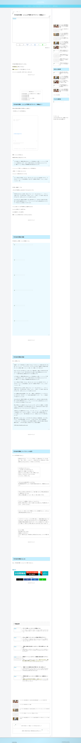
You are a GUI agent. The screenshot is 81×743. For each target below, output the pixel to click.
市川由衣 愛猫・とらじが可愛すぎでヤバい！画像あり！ (31, 93)
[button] (68, 94)
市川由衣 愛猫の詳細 (25, 96)
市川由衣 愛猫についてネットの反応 (28, 98)
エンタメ (15, 569)
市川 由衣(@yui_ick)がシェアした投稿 (19, 148)
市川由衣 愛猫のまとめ (26, 99)
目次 (30, 91)
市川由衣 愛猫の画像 (25, 95)
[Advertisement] (31, 55)
